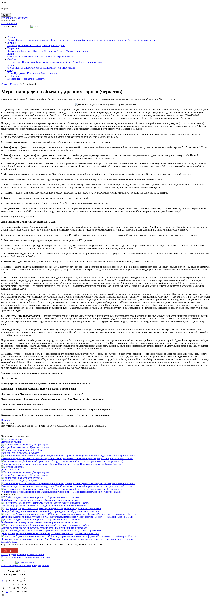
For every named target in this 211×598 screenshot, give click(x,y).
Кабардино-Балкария (27, 40)
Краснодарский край (92, 40)
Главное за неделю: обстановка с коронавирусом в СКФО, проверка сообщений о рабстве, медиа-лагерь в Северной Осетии (67, 458)
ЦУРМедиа (13, 76)
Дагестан (132, 40)
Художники (13, 51)
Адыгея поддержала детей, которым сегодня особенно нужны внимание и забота (44, 505)
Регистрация (8, 18)
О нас (10, 73)
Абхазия (46, 45)
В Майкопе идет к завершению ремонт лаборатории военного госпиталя (39, 500)
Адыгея (11, 40)
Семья (10, 56)
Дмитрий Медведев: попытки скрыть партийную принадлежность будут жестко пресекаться (50, 511)
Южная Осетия (33, 45)
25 (7, 591)
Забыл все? (22, 18)
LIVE (9, 23)
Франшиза (17, 557)
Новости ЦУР (14, 78)
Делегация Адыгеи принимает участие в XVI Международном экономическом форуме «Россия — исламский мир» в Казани (67, 516)
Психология (28, 62)
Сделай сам (72, 62)
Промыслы (69, 67)
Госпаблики (29, 78)
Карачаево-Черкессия (50, 40)
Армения (20, 45)
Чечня (65, 40)
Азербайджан (58, 45)
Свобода (11, 59)
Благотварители (49, 73)
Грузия (11, 45)
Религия (69, 56)
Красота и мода (45, 56)
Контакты (6, 557)
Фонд (10, 70)
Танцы (84, 51)
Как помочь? (34, 73)
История (19, 56)
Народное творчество (90, 62)
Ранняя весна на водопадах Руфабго (20, 453)
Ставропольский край (115, 40)
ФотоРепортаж (15, 67)
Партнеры (45, 557)
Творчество (13, 48)
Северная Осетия (147, 40)
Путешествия (14, 62)
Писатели (38, 51)
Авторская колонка (55, 62)
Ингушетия (75, 40)
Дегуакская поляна (11, 441)
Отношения (30, 56)
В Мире (11, 42)
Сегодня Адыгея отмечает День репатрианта (25, 447)
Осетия (40, 554)
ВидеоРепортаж (32, 67)
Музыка (70, 51)
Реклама (61, 51)
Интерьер (59, 56)
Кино (77, 51)
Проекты (40, 78)
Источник (6, 420)
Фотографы (26, 51)
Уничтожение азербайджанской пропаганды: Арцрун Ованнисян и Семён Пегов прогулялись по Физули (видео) (61, 464)
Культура (40, 62)
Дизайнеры (50, 51)
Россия (11, 37)
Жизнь (10, 53)
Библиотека (47, 67)
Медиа (10, 65)
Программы (20, 73)
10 (3, 584)
